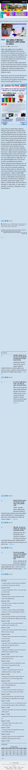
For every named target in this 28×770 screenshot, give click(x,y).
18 (6, 753)
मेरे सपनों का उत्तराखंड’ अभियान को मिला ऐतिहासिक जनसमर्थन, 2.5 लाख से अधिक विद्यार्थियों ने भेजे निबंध (20, 555)
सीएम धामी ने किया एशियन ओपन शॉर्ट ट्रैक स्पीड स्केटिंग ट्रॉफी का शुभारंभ (13, 711)
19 (10, 753)
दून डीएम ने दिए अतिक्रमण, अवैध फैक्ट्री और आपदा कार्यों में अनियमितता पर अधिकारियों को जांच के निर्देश (12, 697)
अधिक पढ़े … (16, 403)
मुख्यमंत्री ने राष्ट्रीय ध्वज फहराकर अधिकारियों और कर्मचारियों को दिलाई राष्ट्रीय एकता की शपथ (12, 737)
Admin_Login (21, 767)
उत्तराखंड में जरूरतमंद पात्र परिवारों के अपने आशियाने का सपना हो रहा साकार (14, 637)
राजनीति (17, 14)
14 (17, 752)
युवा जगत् (23, 14)
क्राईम (26, 14)
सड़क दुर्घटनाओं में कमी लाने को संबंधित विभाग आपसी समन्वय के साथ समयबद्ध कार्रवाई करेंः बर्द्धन (13, 664)
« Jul (2, 758)
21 (17, 753)
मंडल (13, 14)
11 (6, 752)
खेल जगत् (11, 14)
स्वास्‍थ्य (16, 46)
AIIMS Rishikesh (14, 224)
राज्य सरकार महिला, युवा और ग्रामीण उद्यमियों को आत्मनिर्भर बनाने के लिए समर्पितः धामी (12, 624)
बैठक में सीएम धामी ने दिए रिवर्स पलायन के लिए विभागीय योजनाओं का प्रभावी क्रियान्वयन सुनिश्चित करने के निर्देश (13, 617)
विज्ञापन (10, 767)
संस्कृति (1, 15)
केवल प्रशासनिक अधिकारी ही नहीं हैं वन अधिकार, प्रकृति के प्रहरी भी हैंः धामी (12, 657)
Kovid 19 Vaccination (13, 225)
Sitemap (20, 768)
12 (10, 752)
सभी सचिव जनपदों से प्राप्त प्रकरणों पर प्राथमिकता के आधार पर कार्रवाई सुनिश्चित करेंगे (13, 684)
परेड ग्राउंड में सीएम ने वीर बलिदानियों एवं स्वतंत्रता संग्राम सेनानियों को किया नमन (12, 731)
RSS (15, 768)
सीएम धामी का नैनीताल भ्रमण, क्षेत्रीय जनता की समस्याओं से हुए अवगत (12, 724)
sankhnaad (5, 46)
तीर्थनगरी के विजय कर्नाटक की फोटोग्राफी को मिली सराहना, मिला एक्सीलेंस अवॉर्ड (19, 502)
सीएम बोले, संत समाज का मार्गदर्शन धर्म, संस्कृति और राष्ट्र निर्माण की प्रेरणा (19, 528)
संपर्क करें (6, 767)
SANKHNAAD (6, 2)
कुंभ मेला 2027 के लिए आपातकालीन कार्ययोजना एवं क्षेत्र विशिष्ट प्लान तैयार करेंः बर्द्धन (14, 631)
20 (14, 753)
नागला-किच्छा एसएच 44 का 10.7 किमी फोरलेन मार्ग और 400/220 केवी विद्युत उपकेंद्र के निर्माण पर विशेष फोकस (13, 704)
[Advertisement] (14, 205)
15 (21, 752)
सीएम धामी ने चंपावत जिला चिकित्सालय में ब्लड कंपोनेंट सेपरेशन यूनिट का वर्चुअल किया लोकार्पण (13, 644)
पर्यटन (8, 14)
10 (3, 752)
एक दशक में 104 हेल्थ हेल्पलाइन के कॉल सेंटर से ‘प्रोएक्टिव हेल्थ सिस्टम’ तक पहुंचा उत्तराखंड (12, 671)
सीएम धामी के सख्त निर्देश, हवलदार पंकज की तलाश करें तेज (13, 717)
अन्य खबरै (20, 14)
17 (3, 753)
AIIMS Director (6, 224)
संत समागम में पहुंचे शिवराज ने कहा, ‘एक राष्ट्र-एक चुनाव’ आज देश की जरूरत (19, 383)
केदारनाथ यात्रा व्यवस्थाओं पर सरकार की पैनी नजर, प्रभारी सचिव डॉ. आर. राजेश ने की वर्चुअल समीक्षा (13, 677)
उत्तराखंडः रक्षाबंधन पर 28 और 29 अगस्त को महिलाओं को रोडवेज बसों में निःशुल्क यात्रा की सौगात (20, 357)
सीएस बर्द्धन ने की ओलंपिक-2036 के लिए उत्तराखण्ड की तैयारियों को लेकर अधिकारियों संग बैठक (13, 651)
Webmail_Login (9, 768)
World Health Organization (11, 226)
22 (21, 753)
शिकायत (15, 767)
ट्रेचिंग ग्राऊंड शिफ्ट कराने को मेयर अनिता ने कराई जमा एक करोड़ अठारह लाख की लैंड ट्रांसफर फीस (13, 230)
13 (14, 752)
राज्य (5, 13)
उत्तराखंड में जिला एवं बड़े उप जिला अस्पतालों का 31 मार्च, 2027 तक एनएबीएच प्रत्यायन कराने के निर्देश (12, 691)
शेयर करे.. (11, 221)
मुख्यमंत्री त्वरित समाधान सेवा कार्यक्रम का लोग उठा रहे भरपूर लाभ (15, 233)
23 (25, 753)
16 (25, 752)
